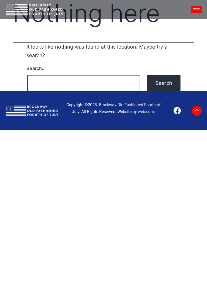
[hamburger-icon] (196, 9)
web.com (146, 111)
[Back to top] (197, 111)
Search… (36, 68)
